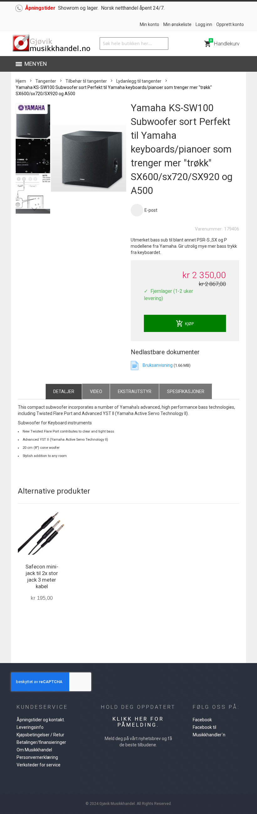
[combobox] (134, 43)
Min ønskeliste (177, 24)
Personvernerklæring (37, 757)
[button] (33, 155)
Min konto (149, 24)
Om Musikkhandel (34, 749)
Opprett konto (230, 24)
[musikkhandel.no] (51, 44)
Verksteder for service (38, 764)
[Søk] (162, 43)
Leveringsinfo (30, 727)
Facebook (202, 719)
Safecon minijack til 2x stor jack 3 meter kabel (41, 576)
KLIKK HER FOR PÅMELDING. (138, 722)
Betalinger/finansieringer (41, 742)
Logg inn (204, 24)
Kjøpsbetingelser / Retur (40, 734)
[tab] (63, 391)
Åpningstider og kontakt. (41, 719)
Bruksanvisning (158, 365)
